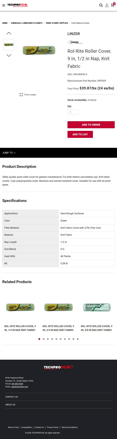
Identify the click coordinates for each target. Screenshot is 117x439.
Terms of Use (13, 427)
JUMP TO (7, 152)
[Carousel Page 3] (48, 339)
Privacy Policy (52, 427)
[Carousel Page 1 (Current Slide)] (39, 339)
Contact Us (11, 397)
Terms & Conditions (70, 427)
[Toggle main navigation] (3, 5)
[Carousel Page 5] (56, 339)
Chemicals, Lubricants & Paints (27, 23)
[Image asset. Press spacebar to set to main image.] (8, 44)
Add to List (80, 134)
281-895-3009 (17, 384)
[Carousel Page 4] (52, 339)
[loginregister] (107, 5)
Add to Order (91, 124)
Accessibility (26, 427)
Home (4, 23)
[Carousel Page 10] (78, 339)
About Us (10, 404)
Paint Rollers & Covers (80, 23)
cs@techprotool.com (19, 387)
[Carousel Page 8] (69, 339)
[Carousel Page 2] (43, 339)
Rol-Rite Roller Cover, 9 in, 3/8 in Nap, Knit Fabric (96, 328)
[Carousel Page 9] (73, 339)
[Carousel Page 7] (65, 339)
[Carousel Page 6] (61, 339)
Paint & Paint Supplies (57, 23)
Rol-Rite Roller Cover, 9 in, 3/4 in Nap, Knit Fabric (58, 328)
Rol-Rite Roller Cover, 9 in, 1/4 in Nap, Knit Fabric (20, 328)
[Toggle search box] (101, 5)
